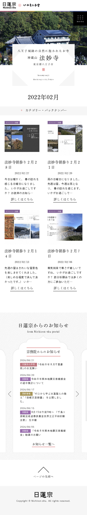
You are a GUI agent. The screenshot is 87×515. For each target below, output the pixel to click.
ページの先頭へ (43, 476)
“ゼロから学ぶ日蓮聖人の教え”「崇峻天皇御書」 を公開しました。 (43, 398)
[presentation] (9, 394)
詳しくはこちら (22, 199)
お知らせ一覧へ (43, 444)
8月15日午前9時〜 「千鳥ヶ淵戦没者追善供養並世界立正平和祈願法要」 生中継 (43, 416)
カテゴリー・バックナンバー (46, 110)
